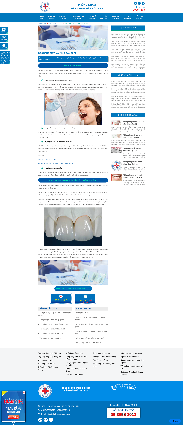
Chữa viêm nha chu (45, 360)
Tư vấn (103, 17)
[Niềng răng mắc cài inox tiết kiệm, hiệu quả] (116, 150)
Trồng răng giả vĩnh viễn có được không (91, 338)
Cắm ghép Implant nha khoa (131, 353)
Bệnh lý (92, 17)
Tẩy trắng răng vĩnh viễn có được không (54, 324)
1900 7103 (139, 10)
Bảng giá (116, 17)
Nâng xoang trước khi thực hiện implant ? (132, 361)
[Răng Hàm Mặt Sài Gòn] (45, 7)
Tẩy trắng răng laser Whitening (49, 353)
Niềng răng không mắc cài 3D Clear (77, 370)
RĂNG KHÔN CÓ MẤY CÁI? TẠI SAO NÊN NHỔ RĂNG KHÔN (56, 164)
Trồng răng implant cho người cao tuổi (77, 364)
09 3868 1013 (123, 414)
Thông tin (139, 17)
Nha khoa (62, 17)
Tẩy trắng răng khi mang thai (50, 338)
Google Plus (143, 3)
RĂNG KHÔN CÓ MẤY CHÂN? (47, 159)
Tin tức (127, 17)
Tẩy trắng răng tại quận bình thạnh (52, 329)
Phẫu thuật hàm (78, 17)
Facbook (135, 3)
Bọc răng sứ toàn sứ (100, 360)
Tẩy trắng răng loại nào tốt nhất (51, 333)
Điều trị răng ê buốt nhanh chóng (48, 368)
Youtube (139, 3)
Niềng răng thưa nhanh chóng (104, 357)
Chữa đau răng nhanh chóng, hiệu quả (132, 373)
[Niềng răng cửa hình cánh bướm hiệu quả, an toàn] (116, 177)
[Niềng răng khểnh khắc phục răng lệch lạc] (116, 165)
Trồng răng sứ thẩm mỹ (101, 353)
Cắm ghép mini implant (74, 374)
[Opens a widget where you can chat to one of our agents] (175, 421)
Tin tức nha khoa (55, 23)
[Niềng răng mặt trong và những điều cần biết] (116, 136)
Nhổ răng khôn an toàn (46, 364)
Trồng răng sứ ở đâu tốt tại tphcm (52, 320)
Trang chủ (42, 23)
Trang (42, 17)
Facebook (51, 418)
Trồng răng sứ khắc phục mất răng (104, 365)
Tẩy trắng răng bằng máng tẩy (49, 357)
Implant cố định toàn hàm (130, 357)
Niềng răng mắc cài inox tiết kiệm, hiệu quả (76, 358)
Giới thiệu (51, 17)
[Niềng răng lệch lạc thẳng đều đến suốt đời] (116, 123)
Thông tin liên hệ (82, 313)
